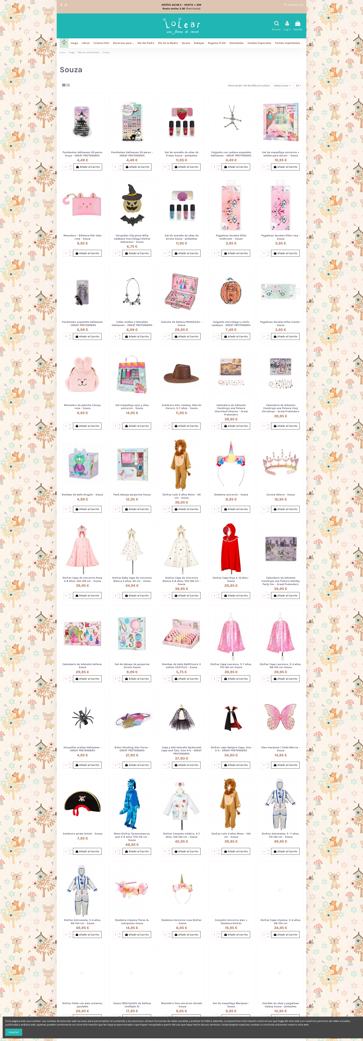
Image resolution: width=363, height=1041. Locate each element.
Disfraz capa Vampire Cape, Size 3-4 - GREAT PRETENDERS (231, 749)
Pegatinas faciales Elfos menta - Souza (280, 323)
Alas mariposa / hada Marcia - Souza (280, 749)
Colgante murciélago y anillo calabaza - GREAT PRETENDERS (231, 323)
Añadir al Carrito (90, 166)
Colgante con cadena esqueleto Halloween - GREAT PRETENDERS (231, 154)
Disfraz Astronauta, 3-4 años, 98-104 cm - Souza (82, 921)
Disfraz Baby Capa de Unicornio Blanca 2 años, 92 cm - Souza (132, 579)
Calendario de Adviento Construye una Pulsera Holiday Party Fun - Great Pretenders (280, 581)
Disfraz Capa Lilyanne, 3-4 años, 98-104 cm (281, 921)
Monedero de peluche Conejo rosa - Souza (82, 407)
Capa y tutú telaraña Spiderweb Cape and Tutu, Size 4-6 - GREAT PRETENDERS (181, 750)
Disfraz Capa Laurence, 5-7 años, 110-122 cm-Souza (231, 666)
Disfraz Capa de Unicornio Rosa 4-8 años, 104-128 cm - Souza (82, 579)
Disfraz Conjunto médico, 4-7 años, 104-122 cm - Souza (181, 835)
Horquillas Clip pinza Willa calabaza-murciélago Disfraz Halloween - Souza (132, 239)
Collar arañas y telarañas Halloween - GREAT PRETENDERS (132, 323)
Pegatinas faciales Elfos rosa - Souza (280, 237)
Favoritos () (295, 4)
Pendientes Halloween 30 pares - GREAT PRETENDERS (132, 154)
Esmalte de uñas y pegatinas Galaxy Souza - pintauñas (280, 1005)
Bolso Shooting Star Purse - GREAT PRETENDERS (132, 749)
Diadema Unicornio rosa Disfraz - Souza (181, 921)
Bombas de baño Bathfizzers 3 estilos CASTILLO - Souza (181, 666)
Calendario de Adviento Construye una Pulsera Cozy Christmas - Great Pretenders (280, 408)
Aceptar (14, 1032)
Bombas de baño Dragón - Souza (82, 494)
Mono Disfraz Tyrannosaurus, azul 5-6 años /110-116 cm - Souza (132, 837)
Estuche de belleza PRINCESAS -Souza (181, 323)
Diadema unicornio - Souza (231, 494)
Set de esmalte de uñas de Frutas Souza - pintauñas (182, 154)
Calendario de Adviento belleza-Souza (82, 666)
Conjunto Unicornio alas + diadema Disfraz (231, 921)
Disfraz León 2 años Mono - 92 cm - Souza (182, 496)
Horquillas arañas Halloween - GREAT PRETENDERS (82, 749)
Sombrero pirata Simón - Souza (82, 833)
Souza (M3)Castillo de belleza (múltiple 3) (132, 1005)
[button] (287, 43)
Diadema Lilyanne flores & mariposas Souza (132, 921)
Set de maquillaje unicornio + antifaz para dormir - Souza (280, 154)
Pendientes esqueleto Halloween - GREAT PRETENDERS (82, 323)
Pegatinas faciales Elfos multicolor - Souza (231, 237)
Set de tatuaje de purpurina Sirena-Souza (132, 666)
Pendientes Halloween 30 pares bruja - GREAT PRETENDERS (82, 154)
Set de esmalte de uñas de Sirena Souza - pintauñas (182, 237)
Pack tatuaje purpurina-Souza (132, 494)
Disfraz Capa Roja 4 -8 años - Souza (231, 579)
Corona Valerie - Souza (280, 494)
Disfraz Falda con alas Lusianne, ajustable (82, 1005)
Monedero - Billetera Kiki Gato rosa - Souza (83, 237)
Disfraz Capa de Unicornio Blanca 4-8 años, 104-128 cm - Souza (182, 581)
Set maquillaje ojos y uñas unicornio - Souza (132, 407)
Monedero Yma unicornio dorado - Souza (181, 1005)
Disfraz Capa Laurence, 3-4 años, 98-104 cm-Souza (280, 666)
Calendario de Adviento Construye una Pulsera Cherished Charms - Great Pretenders (231, 410)
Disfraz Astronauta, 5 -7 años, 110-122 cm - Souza (280, 835)
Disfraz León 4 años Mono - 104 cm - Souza (231, 835)
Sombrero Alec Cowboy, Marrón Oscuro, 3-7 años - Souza (181, 407)
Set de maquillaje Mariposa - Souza (231, 1005)
